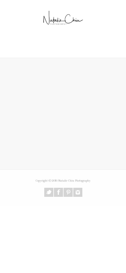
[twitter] (48, 192)
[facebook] (58, 192)
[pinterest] (68, 192)
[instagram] (77, 192)
